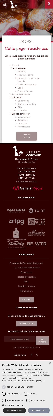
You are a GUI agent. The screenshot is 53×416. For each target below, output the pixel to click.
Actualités (23, 120)
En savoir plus (25, 378)
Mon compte (24, 117)
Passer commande (21, 94)
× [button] (50, 363)
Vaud (20, 87)
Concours (22, 123)
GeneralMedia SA (26, 162)
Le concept (23, 100)
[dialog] (26, 388)
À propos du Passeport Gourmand (26, 263)
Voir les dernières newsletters (26, 347)
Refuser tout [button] (39, 410)
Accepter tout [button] (14, 410)
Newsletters (24, 126)
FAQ (20, 107)
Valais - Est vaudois (27, 84)
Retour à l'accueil (26, 136)
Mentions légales (26, 286)
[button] (26, 380)
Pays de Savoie (25, 91)
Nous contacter (19, 110)
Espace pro (26, 272)
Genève (21, 71)
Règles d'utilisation (27, 104)
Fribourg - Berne (25, 75)
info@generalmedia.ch (26, 181)
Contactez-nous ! (26, 323)
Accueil (15, 65)
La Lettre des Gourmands (26, 267)
